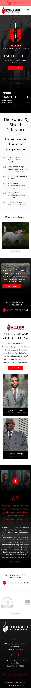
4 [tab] (17, 105)
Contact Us (15, 68)
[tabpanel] (15, 97)
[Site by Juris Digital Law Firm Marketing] (17, 685)
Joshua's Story (11, 286)
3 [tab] (15, 105)
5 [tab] (18, 105)
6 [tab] (19, 251)
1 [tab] (11, 251)
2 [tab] (13, 105)
